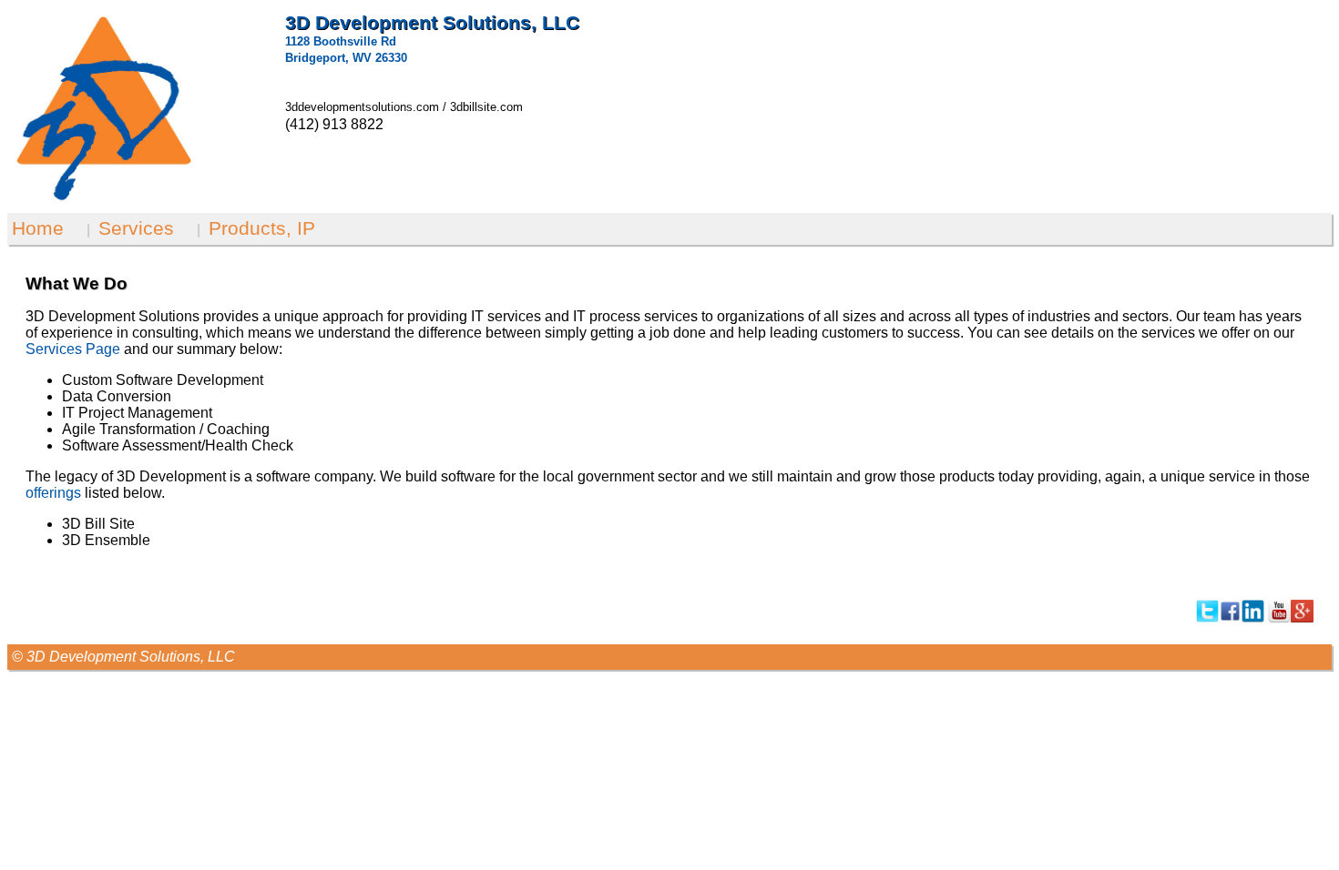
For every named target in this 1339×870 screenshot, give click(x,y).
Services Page (73, 349)
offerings (53, 493)
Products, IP (262, 228)
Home (38, 228)
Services (136, 228)
